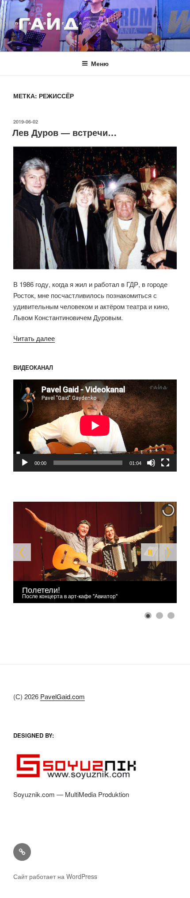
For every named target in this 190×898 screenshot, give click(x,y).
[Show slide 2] (159, 615)
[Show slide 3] (171, 615)
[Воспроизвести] (24, 462)
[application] (95, 425)
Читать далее (34, 338)
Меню (100, 63)
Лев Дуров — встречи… (64, 132)
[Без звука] (151, 462)
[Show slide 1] (148, 615)
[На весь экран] (165, 462)
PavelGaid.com (62, 696)
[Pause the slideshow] (150, 552)
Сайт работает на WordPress (55, 876)
